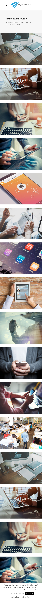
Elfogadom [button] (29, 593)
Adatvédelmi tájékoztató (21, 597)
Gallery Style (25, 22)
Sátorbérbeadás (12, 22)
